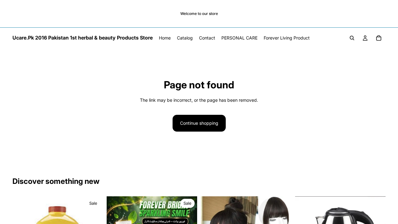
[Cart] (379, 38)
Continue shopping (199, 123)
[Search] (352, 38)
